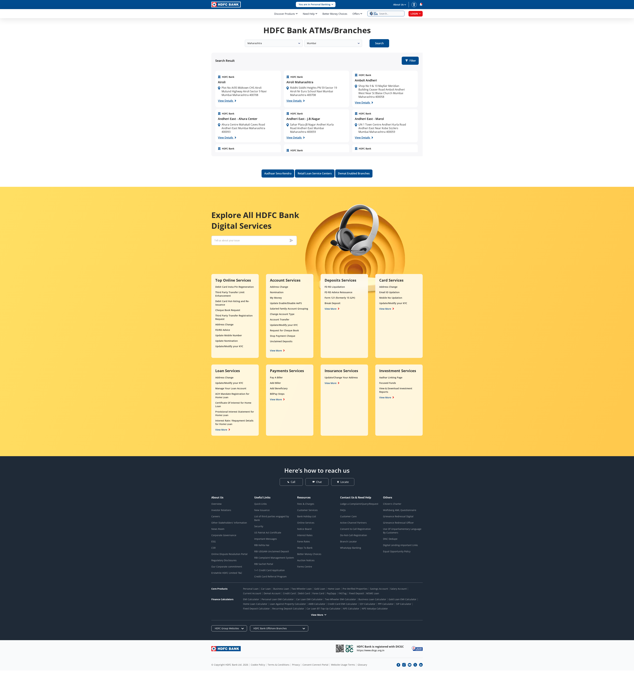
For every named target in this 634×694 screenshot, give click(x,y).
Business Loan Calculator (372, 599)
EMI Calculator (251, 599)
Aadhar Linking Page (390, 377)
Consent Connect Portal (315, 664)
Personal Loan (251, 588)
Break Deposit (332, 303)
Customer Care (348, 516)
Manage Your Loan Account (230, 388)
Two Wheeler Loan (301, 588)
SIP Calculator (403, 603)
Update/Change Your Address (341, 377)
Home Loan (334, 588)
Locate (344, 482)
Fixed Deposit (356, 593)
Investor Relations (221, 510)
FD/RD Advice (222, 329)
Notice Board (304, 528)
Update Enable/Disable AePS (286, 303)
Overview (216, 503)
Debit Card (304, 593)
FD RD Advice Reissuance (338, 292)
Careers (215, 516)
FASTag (343, 593)
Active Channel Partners (353, 522)
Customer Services (307, 510)
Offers (356, 13)
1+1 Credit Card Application (269, 570)
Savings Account (379, 588)
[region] (248, 89)
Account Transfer (279, 319)
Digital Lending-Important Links (400, 545)
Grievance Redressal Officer (398, 522)
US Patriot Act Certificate (267, 532)
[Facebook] (398, 665)
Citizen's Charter (392, 503)
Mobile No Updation (390, 297)
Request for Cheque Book (284, 330)
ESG (213, 541)
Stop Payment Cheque (282, 335)
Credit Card (289, 593)
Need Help (309, 13)
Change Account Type (282, 314)
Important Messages (265, 538)
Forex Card (318, 593)
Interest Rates (305, 535)
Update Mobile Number (228, 335)
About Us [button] (398, 4)
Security (258, 526)
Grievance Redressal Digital (398, 516)
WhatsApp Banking (350, 547)
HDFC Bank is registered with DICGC (380, 646)
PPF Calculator (386, 603)
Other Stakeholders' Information (229, 522)
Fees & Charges (305, 503)
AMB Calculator (316, 603)
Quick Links (260, 503)
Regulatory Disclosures (224, 560)
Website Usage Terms (343, 664)
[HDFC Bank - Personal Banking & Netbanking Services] (226, 648)
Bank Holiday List (306, 516)
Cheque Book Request (227, 310)
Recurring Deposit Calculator (288, 608)
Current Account (252, 593)
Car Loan (266, 588)
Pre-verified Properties (355, 588)
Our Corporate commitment (226, 566)
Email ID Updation (389, 292)
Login (414, 13)
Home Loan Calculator (255, 603)
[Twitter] (415, 665)
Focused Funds (387, 382)
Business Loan (281, 588)
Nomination (276, 292)
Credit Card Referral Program (270, 576)
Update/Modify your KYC (229, 346)
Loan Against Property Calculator (288, 603)
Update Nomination (226, 340)
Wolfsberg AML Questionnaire (399, 510)
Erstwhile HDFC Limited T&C (226, 572)
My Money (276, 297)
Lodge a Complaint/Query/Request (359, 503)
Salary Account (398, 588)
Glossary (362, 664)
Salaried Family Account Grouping (289, 308)
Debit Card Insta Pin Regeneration (234, 286)
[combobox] (274, 43)
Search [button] (379, 43)
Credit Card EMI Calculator (342, 603)
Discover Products (284, 13)
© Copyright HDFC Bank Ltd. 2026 (229, 664)
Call (293, 482)
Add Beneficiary (279, 388)
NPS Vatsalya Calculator (375, 608)
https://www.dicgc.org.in (370, 650)
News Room (217, 528)
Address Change (224, 324)
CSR (213, 547)
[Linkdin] (421, 665)
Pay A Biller (276, 377)
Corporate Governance (223, 535)
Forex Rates (303, 541)
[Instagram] (404, 665)
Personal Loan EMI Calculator (278, 599)
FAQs (343, 510)
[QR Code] (340, 648)
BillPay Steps (277, 393)
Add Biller (275, 382)
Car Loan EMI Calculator (309, 599)
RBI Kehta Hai (261, 545)
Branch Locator (348, 541)
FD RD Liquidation (335, 286)
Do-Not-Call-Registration (353, 535)
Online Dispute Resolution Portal (229, 554)
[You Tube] (409, 665)
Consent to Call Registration (355, 528)
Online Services (305, 522)
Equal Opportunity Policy (396, 551)
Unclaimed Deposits (281, 341)
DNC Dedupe (390, 538)
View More (276, 350)
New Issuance (262, 510)
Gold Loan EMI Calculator (402, 599)
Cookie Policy (258, 664)
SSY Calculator (367, 603)
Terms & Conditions (278, 664)
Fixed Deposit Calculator (256, 608)
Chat (319, 482)
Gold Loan (319, 588)
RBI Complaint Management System (274, 557)
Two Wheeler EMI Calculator (340, 599)
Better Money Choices (334, 13)
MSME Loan (372, 593)
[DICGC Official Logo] (349, 648)
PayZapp (331, 593)
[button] (315, 4)
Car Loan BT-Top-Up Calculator (324, 608)
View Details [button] (226, 101)
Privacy (296, 664)
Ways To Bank (304, 547)
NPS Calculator (351, 608)
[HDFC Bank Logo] (226, 4)
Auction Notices (306, 560)
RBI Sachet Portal (263, 564)
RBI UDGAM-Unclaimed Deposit (271, 551)
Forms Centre (304, 566)
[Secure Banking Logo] (417, 648)
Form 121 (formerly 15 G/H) (340, 297)
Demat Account (272, 593)
